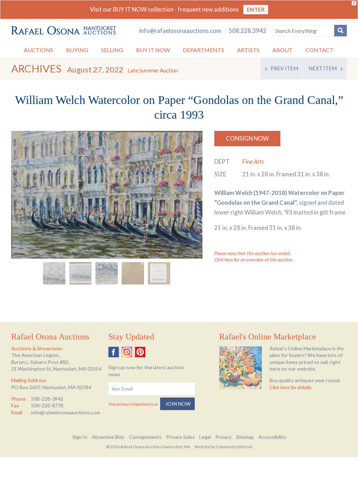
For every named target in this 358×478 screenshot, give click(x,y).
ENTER (256, 9)
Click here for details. (291, 387)
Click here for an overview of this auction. (253, 259)
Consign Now (247, 138)
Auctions (38, 50)
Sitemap (245, 437)
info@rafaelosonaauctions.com (180, 30)
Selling (112, 50)
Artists (248, 50)
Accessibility (272, 437)
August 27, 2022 (122, 69)
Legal (205, 437)
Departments (203, 50)
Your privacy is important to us (133, 404)
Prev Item (284, 68)
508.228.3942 (247, 30)
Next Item (323, 68)
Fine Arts (253, 161)
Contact (320, 50)
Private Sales (180, 437)
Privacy (223, 437)
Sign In (79, 437)
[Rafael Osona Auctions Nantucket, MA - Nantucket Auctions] (63, 30)
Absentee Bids (108, 437)
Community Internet (234, 446)
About (282, 50)
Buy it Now (153, 50)
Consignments (145, 437)
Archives (36, 68)
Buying (77, 50)
